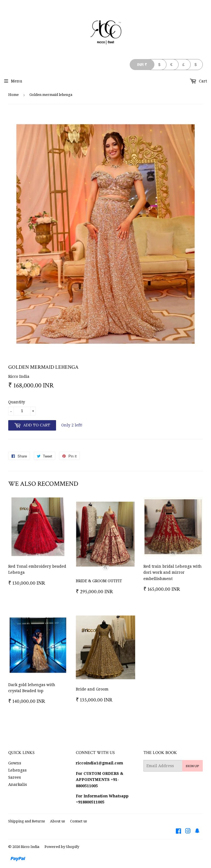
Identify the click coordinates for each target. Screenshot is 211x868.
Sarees (14, 777)
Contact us (78, 821)
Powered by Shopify (62, 847)
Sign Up (192, 766)
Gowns (14, 763)
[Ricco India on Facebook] (178, 832)
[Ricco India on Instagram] (188, 832)
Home (13, 95)
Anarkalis (17, 784)
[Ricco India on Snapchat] (197, 832)
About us (57, 821)
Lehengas (17, 770)
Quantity (16, 402)
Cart (202, 81)
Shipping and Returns (26, 821)
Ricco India (30, 847)
